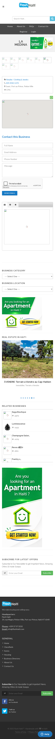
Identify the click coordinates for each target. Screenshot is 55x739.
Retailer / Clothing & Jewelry (17, 80)
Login (33, 31)
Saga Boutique (19, 412)
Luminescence (18, 424)
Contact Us (43, 26)
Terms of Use (20, 732)
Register (23, 31)
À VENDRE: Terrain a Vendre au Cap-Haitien (27, 381)
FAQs (31, 26)
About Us (21, 26)
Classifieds (8, 647)
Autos (6, 651)
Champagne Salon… (21, 436)
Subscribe (47, 573)
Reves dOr (17, 447)
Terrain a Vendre (32, 385)
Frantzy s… (16, 459)
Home (10, 26)
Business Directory (12, 658)
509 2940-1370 (12, 83)
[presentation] (5, 204)
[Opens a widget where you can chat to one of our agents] (45, 734)
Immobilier (20, 385)
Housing (7, 655)
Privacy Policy (34, 732)
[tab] (5, 204)
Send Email (9, 193)
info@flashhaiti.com (16, 629)
